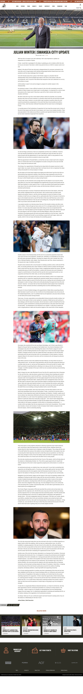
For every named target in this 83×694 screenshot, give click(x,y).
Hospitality (47, 6)
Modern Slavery (64, 670)
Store (53, 6)
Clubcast (80, 674)
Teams (28, 6)
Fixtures (23, 6)
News (17, 6)
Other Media (72, 674)
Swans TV (34, 6)
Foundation (59, 6)
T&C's (17, 670)
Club (66, 6)
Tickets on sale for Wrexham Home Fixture (41, 1)
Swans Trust (37, 670)
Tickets (40, 6)
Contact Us (26, 670)
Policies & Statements (50, 670)
